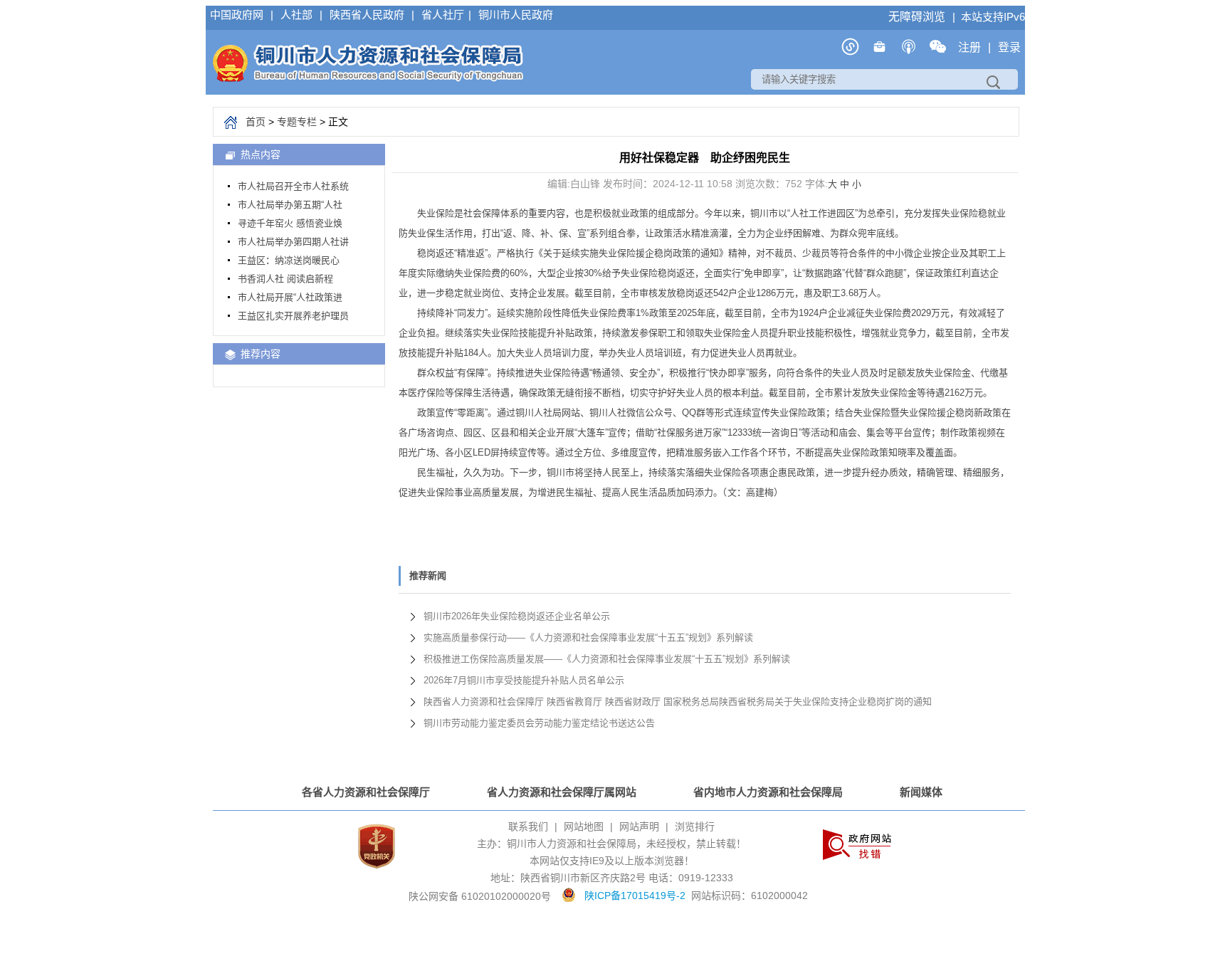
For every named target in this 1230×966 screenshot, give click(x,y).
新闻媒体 (921, 792)
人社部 (297, 15)
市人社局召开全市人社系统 (293, 186)
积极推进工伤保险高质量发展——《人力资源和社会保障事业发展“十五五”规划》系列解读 (607, 658)
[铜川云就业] (879, 52)
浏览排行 (695, 826)
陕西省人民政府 (368, 15)
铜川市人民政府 (515, 15)
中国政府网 (238, 15)
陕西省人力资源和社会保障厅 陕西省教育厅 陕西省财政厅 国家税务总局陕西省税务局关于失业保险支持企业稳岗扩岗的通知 (678, 701)
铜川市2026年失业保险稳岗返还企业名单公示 (517, 616)
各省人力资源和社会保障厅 (366, 792)
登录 (1009, 47)
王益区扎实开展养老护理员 (293, 315)
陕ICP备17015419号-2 (634, 895)
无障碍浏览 (918, 17)
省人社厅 (442, 15)
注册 (971, 47)
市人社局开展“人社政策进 (290, 297)
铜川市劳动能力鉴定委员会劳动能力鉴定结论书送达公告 (539, 723)
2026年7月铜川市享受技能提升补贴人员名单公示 (524, 680)
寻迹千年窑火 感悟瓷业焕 (290, 223)
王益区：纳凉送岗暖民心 (289, 260)
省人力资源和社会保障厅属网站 (561, 792)
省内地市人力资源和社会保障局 (768, 792)
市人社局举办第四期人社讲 (293, 241)
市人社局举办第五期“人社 (290, 204)
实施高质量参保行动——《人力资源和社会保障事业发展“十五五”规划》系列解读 (588, 637)
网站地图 (584, 826)
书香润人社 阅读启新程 (285, 278)
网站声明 (639, 826)
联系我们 (528, 826)
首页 (256, 121)
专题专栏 (297, 121)
